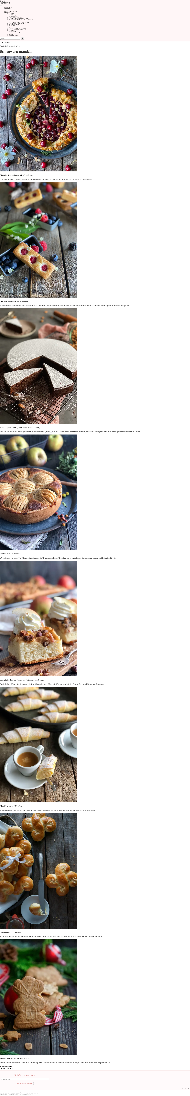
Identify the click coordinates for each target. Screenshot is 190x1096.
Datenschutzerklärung (16, 1093)
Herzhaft (12, 25)
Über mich (8, 8)
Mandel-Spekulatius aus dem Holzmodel (16, 1058)
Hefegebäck (13, 16)
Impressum (3, 1093)
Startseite (8, 7)
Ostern (11, 34)
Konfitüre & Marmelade (17, 23)
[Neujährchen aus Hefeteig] (38, 928)
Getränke (12, 31)
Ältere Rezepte (6, 1066)
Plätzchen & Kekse (16, 17)
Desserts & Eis (14, 24)
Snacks (11, 30)
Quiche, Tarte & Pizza (16, 27)
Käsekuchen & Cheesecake (18, 18)
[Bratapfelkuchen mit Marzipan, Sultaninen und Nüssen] (38, 676)
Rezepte (7, 12)
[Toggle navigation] (1, 5)
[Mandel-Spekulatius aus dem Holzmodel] (38, 1054)
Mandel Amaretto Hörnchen (11, 806)
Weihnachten (13, 35)
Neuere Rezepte (6, 1068)
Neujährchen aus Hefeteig (10, 932)
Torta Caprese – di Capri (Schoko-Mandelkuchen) (20, 427)
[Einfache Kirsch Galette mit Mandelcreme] (38, 171)
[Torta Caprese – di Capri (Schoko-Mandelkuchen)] (38, 423)
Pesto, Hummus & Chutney (18, 29)
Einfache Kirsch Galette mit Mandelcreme (17, 175)
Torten (11, 15)
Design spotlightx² (32, 1093)
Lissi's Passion (5, 42)
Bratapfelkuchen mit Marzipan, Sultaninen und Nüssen (22, 680)
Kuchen (11, 13)
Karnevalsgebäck (15, 33)
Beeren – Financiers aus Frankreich (14, 301)
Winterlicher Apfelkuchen (10, 554)
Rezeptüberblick (10, 11)
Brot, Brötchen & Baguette (19, 22)
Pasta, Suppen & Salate (17, 28)
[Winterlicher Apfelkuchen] (38, 549)
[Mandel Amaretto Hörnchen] (38, 802)
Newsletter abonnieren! (25, 1084)
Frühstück (12, 21)
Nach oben (185, 1088)
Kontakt (7, 10)
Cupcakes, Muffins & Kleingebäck (21, 19)
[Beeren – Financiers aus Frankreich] (38, 297)
